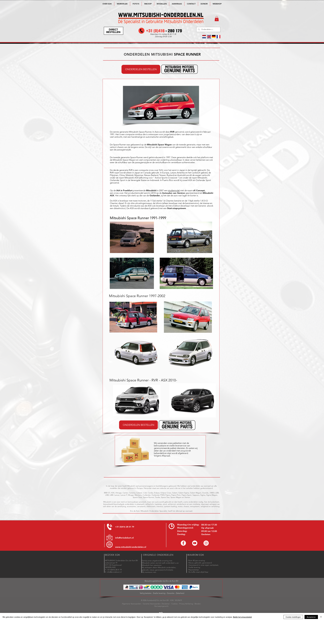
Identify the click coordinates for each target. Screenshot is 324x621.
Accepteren (311, 617)
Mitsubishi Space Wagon (159, 144)
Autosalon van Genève (173, 193)
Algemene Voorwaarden (131, 604)
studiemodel (174, 190)
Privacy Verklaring (186, 604)
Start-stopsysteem (176, 208)
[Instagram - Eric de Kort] (206, 543)
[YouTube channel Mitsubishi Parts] (194, 543)
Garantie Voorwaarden (151, 604)
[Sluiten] (320, 617)
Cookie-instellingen (293, 617)
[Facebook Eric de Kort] (183, 543)
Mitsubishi (151, 190)
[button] (161, 4)
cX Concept (199, 190)
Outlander (155, 195)
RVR (172, 132)
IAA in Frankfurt (124, 190)
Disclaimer (166, 604)
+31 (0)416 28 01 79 (124, 527)
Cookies (174, 604)
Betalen (198, 604)
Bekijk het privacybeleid (242, 617)
